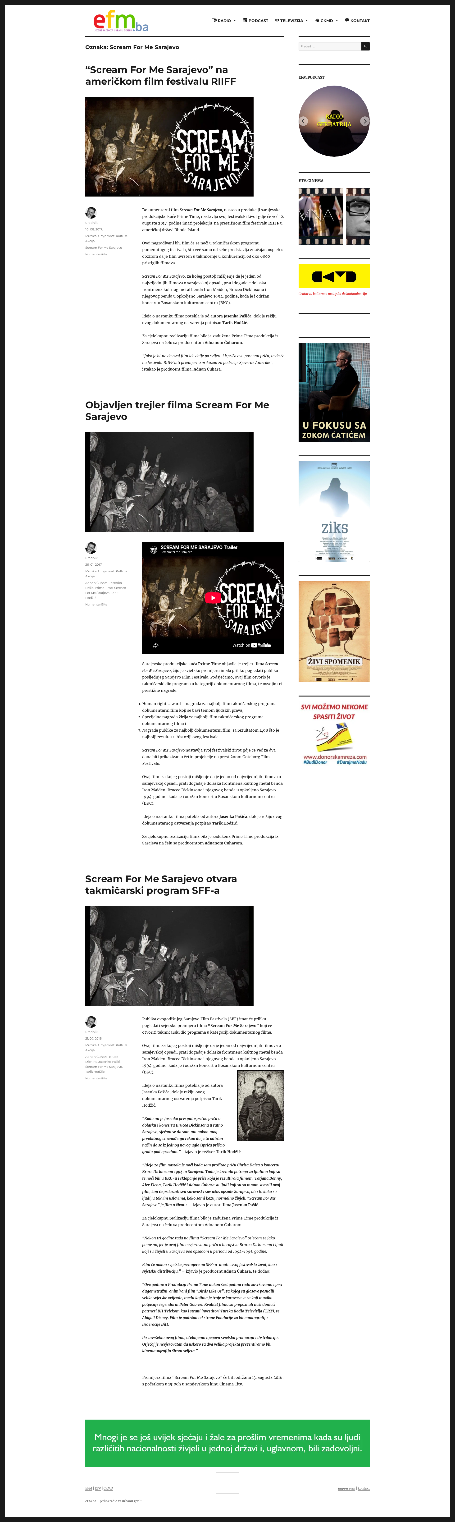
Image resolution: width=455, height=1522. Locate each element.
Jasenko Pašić (109, 1062)
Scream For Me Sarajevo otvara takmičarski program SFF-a (161, 884)
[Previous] (303, 121)
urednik (91, 223)
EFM (88, 1488)
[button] (302, 216)
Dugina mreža (336, 120)
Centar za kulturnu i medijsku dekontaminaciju (333, 294)
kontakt (364, 1488)
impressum (346, 1488)
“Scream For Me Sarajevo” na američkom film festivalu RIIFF (160, 75)
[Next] (365, 121)
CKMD (108, 1488)
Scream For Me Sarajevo (103, 247)
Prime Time (104, 588)
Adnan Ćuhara (96, 583)
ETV (98, 1488)
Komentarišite (96, 254)
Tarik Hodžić (95, 1071)
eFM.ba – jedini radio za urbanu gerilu (113, 1501)
